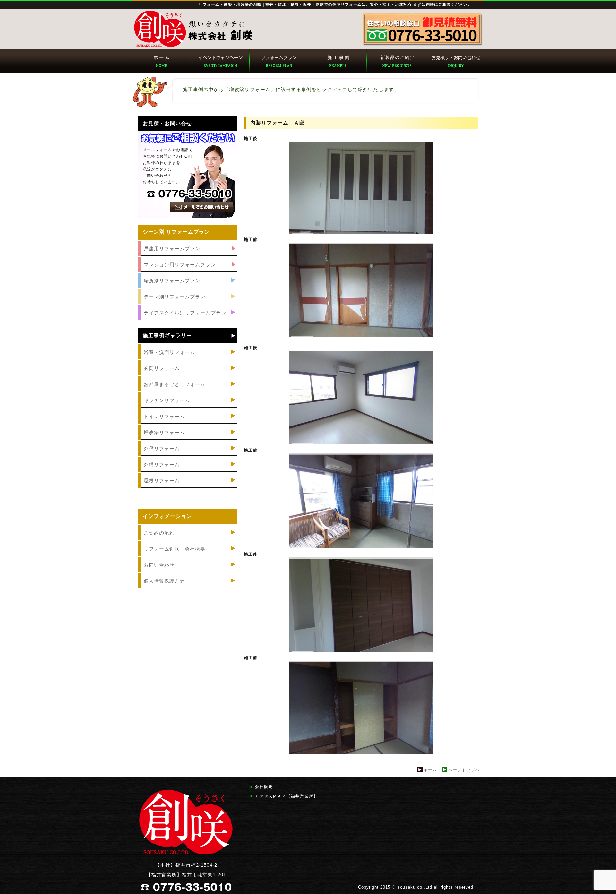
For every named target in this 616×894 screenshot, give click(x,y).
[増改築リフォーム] (187, 439)
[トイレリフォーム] (187, 423)
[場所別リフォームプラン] (187, 288)
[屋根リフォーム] (187, 488)
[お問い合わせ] (187, 572)
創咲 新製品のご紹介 (395, 61)
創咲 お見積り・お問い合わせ (454, 61)
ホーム (430, 770)
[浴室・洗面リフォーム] (187, 359)
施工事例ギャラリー (167, 335)
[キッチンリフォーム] (187, 407)
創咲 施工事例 (337, 61)
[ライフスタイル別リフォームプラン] (187, 320)
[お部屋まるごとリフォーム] (187, 391)
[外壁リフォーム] (187, 455)
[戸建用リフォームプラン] (187, 256)
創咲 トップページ (161, 61)
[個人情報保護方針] (187, 588)
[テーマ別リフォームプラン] (187, 304)
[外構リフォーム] (187, 472)
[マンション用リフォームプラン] (187, 272)
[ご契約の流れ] (187, 540)
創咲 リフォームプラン (278, 61)
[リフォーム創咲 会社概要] (187, 556)
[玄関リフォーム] (187, 375)
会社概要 (264, 786)
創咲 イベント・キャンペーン (219, 61)
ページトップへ (464, 770)
